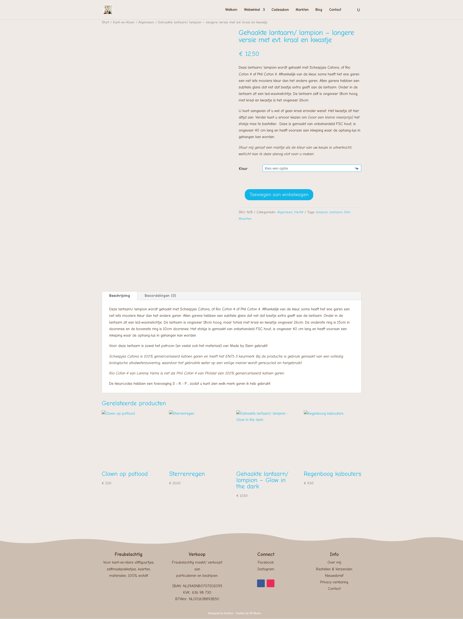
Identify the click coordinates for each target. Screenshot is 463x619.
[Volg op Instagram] (270, 583)
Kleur (243, 168)
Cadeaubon (280, 10)
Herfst (298, 212)
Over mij (334, 562)
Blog (318, 10)
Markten (302, 10)
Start (105, 22)
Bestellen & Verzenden (334, 569)
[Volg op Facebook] (261, 583)
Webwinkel (252, 10)
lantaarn (336, 212)
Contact (335, 10)
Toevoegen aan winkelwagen (279, 194)
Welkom (231, 10)
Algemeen (146, 22)
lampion (322, 212)
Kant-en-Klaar (124, 22)
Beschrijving (119, 295)
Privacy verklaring (334, 582)
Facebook (266, 562)
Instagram (265, 569)
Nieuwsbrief (334, 575)
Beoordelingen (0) (160, 295)
